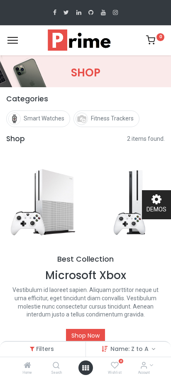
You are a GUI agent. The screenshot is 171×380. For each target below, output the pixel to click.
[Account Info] (144, 366)
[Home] (27, 366)
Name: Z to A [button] (130, 349)
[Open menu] (85, 368)
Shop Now (85, 335)
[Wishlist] (115, 366)
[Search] (56, 366)
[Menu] (13, 40)
